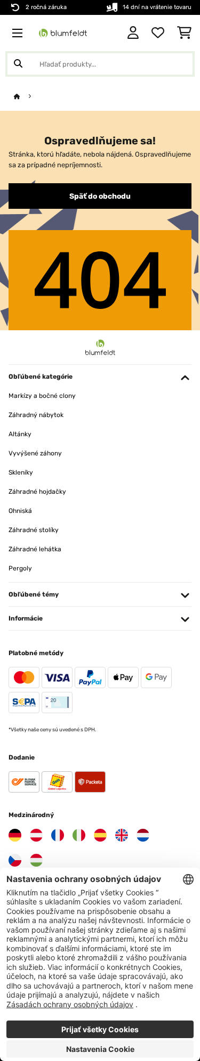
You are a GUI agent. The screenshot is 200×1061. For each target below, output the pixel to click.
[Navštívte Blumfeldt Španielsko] (100, 835)
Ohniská (20, 511)
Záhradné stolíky (34, 530)
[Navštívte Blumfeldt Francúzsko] (57, 835)
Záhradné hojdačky (37, 491)
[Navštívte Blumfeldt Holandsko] (143, 835)
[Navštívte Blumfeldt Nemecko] (15, 835)
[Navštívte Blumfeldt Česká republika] (15, 860)
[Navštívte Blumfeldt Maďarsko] (36, 860)
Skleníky (21, 472)
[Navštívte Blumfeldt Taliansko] (79, 835)
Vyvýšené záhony (35, 453)
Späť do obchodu (100, 196)
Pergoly (20, 568)
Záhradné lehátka (35, 549)
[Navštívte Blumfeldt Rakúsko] (36, 835)
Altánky (20, 434)
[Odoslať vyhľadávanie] (18, 64)
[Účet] (133, 33)
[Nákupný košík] (184, 33)
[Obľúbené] (157, 33)
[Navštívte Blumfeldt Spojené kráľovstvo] (121, 835)
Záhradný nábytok (36, 415)
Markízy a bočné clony (42, 395)
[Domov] (26, 96)
